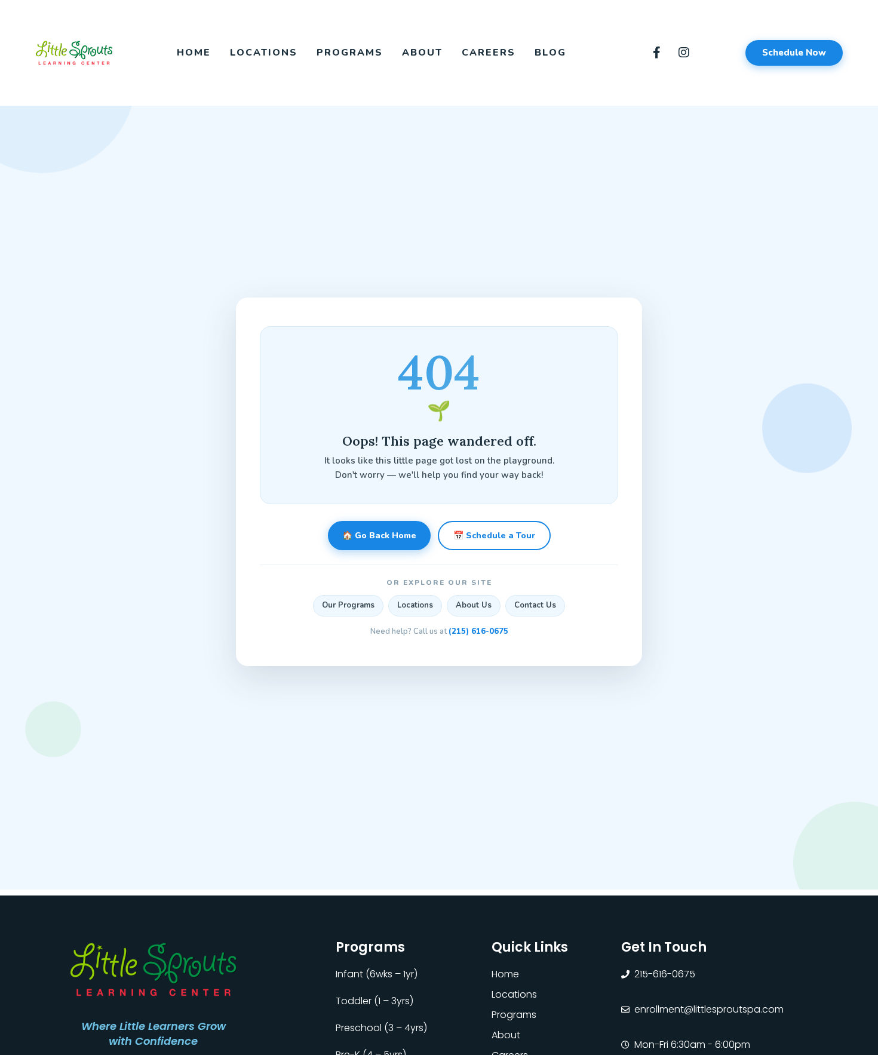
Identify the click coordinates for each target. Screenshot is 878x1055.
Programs (350, 52)
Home (194, 52)
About (422, 52)
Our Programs (348, 605)
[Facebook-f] (657, 53)
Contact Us (535, 605)
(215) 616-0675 (478, 631)
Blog (550, 52)
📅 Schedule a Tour (494, 536)
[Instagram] (684, 53)
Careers (488, 52)
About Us (474, 605)
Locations (263, 52)
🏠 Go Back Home (379, 536)
